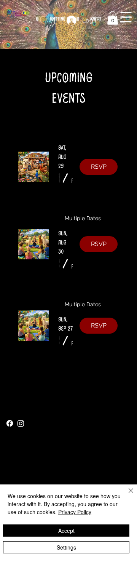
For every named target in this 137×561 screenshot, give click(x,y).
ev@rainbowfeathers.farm (37, 468)
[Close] (126, 495)
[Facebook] (9, 423)
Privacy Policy (74, 512)
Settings (66, 547)
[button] (112, 18)
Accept (66, 530)
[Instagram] (20, 423)
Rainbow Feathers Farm (41, 407)
